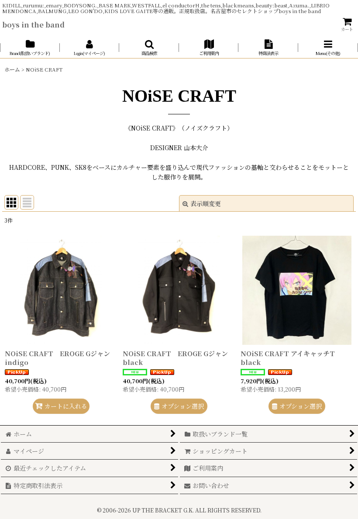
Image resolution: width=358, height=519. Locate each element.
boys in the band (33, 24)
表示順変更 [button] (205, 203)
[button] (149, 47)
